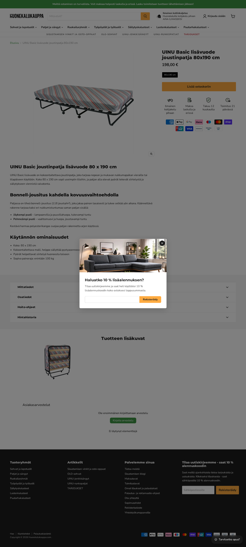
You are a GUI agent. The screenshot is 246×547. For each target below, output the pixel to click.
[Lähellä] (162, 243)
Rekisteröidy (150, 299)
